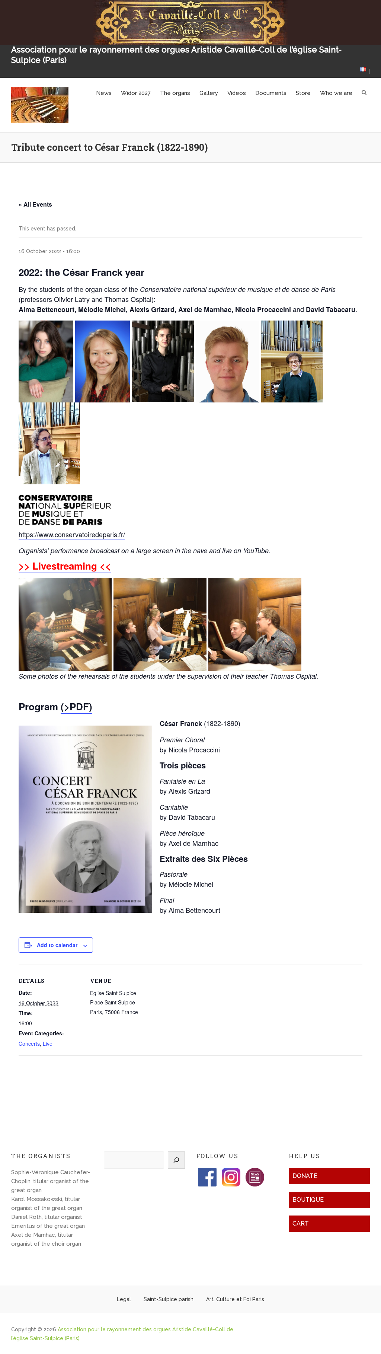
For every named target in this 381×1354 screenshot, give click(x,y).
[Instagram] (231, 1172)
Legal (124, 1299)
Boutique (308, 1199)
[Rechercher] (176, 1160)
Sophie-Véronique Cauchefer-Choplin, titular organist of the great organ (50, 1181)
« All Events (35, 204)
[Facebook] (207, 1172)
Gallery (208, 93)
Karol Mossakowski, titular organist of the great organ (46, 1203)
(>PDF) (76, 706)
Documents (270, 93)
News (104, 93)
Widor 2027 (136, 93)
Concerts (29, 1043)
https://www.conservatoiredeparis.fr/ (72, 534)
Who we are (336, 93)
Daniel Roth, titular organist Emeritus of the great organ (48, 1221)
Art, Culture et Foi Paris (235, 1299)
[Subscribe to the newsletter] (255, 1172)
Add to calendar (57, 945)
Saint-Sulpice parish (168, 1299)
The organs (175, 93)
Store (303, 93)
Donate (304, 1175)
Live (47, 1043)
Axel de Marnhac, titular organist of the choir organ (46, 1239)
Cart (300, 1223)
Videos (236, 93)
